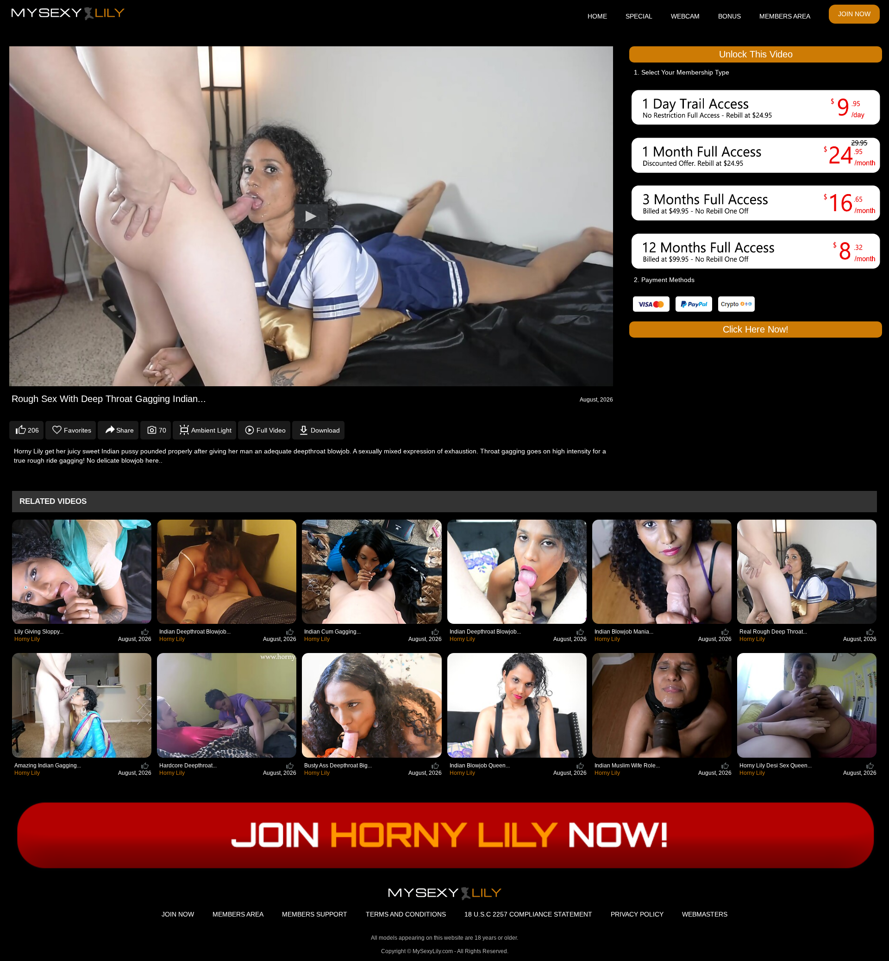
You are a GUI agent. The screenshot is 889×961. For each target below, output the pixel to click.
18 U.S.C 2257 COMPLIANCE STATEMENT (528, 914)
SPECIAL (639, 16)
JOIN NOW (854, 14)
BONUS (729, 16)
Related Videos (53, 501)
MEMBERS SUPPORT (314, 914)
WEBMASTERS (704, 914)
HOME (597, 16)
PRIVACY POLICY (637, 914)
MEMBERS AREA (784, 16)
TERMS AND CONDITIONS (406, 914)
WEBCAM (685, 16)
